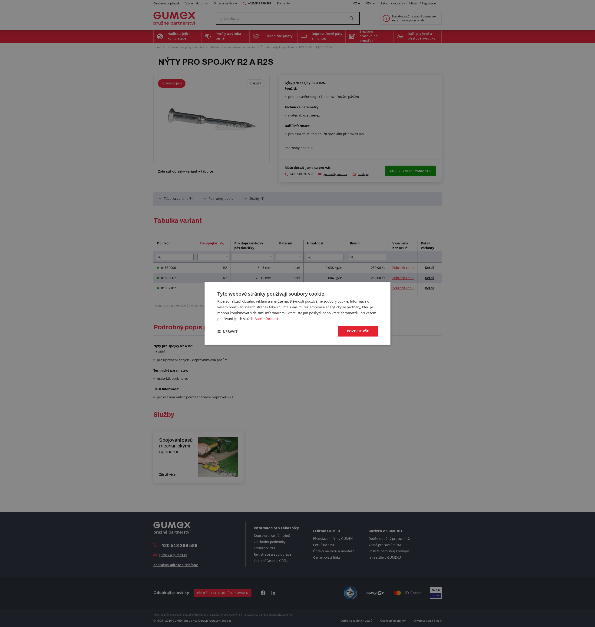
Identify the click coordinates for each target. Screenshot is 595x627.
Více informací (266, 318)
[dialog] (297, 313)
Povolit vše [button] (358, 331)
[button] (227, 331)
